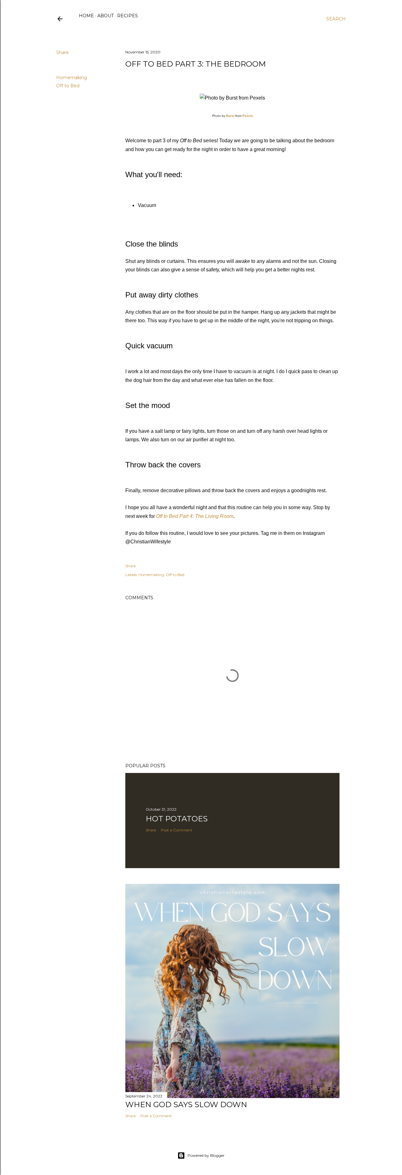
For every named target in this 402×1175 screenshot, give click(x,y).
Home (86, 16)
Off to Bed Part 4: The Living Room (194, 516)
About (105, 16)
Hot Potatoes (177, 818)
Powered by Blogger (206, 1155)
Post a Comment (176, 830)
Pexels (247, 115)
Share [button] (62, 52)
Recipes (127, 16)
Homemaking (71, 77)
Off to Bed (67, 86)
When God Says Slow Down (186, 1104)
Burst (230, 115)
